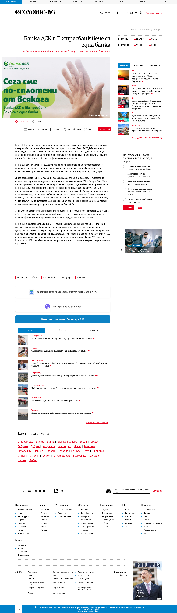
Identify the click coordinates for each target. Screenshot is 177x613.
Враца (94, 441)
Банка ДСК (22, 277)
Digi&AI (105, 510)
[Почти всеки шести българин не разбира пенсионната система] (23, 340)
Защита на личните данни (63, 572)
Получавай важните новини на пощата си (131, 489)
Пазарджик (24, 451)
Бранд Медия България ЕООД (36, 583)
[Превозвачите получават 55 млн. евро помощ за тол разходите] (23, 414)
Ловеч (77, 446)
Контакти (31, 579)
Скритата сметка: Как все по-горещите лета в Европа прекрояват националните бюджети (146, 77)
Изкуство (128, 523)
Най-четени (61, 330)
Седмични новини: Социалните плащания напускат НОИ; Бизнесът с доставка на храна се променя (146, 105)
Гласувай (128, 208)
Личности (128, 520)
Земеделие (22, 527)
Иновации (45, 516)
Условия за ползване (86, 582)
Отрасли (44, 513)
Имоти (43, 527)
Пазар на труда (23, 533)
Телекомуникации (109, 513)
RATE (145, 516)
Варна (50, 441)
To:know (20, 548)
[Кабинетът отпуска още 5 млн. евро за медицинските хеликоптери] (23, 389)
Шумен (22, 460)
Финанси (44, 523)
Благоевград (25, 441)
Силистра (98, 451)
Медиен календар (59, 593)
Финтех (105, 527)
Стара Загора (62, 455)
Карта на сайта (83, 575)
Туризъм (21, 530)
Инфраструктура (24, 516)
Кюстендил (64, 446)
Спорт (127, 527)
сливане (81, 277)
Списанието (22, 552)
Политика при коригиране (63, 579)
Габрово (23, 446)
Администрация (87, 533)
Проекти (143, 2)
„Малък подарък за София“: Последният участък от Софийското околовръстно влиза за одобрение (69, 364)
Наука (127, 510)
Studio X (96, 609)
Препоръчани (92, 330)
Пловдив (63, 451)
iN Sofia (146, 527)
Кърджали (49, 446)
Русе (86, 451)
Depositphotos (94, 611)
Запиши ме (157, 491)
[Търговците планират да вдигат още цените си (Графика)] (23, 352)
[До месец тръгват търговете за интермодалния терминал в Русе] (23, 377)
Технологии (99, 2)
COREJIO (147, 520)
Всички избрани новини (97, 423)
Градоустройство (87, 527)
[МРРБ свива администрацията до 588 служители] (23, 402)
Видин (84, 441)
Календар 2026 (149, 510)
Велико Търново (67, 441)
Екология (84, 530)
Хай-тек (105, 523)
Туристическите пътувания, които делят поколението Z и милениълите (146, 118)
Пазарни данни (23, 555)
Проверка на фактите (86, 572)
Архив (140, 208)
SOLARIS (147, 533)
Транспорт (21, 523)
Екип (30, 575)
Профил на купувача (36, 588)
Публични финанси (25, 510)
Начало (133, 30)
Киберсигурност (108, 520)
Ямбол (33, 460)
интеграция (66, 277)
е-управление (107, 516)
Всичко (166, 2)
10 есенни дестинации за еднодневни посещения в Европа (147, 129)
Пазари (44, 520)
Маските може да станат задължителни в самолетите (139, 250)
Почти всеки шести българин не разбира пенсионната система (62, 338)
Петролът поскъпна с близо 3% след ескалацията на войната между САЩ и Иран (147, 91)
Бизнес (33, 2)
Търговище (79, 455)
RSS (61, 491)
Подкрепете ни (58, 588)
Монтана (89, 446)
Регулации (45, 530)
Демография (85, 516)
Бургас (40, 441)
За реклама (32, 572)
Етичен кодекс (83, 579)
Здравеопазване (87, 523)
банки (35, 277)
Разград (76, 451)
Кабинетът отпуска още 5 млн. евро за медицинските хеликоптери (63, 388)
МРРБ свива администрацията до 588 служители (54, 400)
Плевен (50, 451)
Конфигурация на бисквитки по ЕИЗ (85, 589)
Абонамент (57, 575)
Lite (121, 2)
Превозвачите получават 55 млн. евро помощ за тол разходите (61, 413)
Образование (86, 520)
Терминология (23, 545)
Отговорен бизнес (65, 516)
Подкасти (147, 513)
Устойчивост (55, 2)
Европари (21, 513)
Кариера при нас (59, 582)
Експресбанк (49, 277)
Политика (84, 510)
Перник (38, 451)
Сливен (22, 455)
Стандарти (62, 513)
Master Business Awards (153, 523)
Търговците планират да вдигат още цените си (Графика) (59, 351)
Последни (32, 330)
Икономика (11, 2)
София (46, 455)
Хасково (94, 455)
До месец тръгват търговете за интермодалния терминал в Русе (63, 376)
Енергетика (22, 520)
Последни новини (154, 13)
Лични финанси (87, 513)
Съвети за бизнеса (65, 510)
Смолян (34, 455)
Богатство (128, 516)
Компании (45, 510)
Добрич (35, 446)
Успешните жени (150, 530)
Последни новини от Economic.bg (147, 138)
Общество (77, 2)
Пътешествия (130, 513)
